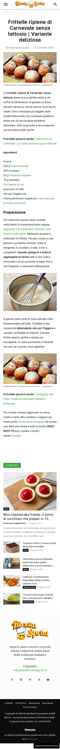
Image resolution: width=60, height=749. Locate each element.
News (26, 569)
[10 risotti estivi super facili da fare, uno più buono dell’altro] (11, 599)
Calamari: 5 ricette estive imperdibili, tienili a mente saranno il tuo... (36, 580)
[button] (5, 4)
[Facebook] (12, 680)
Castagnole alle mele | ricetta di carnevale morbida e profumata (28, 399)
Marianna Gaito (19, 47)
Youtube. (16, 435)
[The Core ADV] (30, 731)
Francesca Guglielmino (14, 523)
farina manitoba (19, 166)
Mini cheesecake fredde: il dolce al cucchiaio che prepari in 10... (28, 517)
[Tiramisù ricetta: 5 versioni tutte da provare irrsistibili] (11, 547)
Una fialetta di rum (13, 184)
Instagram (38, 421)
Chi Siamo (20, 703)
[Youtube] (48, 680)
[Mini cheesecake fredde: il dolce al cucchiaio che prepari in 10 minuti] (30, 491)
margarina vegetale (20, 175)
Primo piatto (28, 602)
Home (6, 12)
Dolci (14, 12)
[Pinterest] (30, 680)
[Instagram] (21, 680)
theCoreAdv (32, 739)
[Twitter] (39, 680)
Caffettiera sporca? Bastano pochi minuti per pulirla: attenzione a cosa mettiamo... (38, 562)
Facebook (24, 421)
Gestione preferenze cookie (46, 746)
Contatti (8, 703)
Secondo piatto (29, 587)
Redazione (34, 703)
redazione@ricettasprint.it (30, 670)
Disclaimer (47, 703)
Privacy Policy (30, 707)
